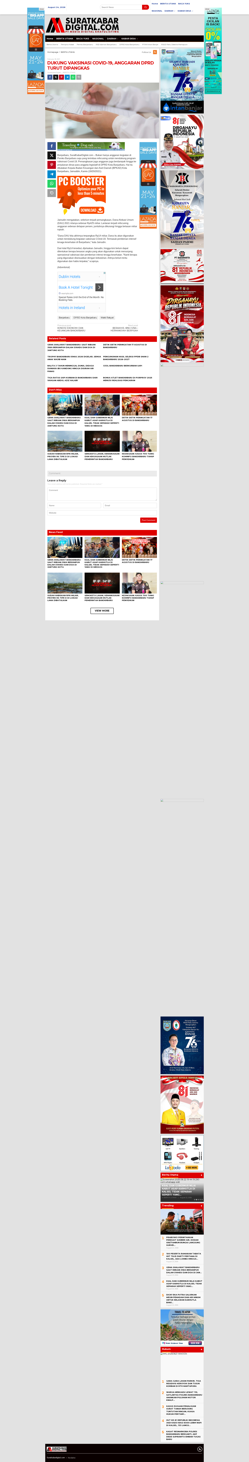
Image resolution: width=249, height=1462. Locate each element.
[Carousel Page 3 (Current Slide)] (198, 1199)
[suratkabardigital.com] (82, 24)
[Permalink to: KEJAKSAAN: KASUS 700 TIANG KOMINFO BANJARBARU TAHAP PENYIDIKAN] (139, 441)
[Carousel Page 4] (200, 1199)
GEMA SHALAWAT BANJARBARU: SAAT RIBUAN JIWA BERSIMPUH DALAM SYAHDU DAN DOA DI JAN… (184, 1270)
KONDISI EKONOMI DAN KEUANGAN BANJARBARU (71, 328)
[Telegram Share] (67, 77)
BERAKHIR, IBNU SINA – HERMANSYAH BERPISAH (124, 328)
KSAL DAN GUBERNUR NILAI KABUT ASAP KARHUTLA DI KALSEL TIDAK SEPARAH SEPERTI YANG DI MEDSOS (102, 563)
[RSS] (155, 52)
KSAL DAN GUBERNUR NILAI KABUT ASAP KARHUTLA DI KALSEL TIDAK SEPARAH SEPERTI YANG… (184, 1283)
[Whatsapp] (73, 77)
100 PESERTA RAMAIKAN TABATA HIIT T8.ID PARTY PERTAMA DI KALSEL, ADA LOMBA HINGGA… (183, 1256)
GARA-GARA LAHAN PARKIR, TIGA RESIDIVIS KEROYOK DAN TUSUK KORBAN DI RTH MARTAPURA (183, 1383)
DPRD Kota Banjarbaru (85, 317)
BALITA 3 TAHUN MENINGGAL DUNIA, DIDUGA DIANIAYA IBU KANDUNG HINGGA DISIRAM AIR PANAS (70, 368)
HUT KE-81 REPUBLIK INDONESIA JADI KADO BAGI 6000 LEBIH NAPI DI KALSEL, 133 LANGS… (184, 1422)
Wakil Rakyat (107, 317)
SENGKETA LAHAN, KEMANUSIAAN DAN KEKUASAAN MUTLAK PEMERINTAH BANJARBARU (102, 456)
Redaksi (71, 1458)
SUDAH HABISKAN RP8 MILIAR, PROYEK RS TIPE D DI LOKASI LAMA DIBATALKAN (63, 456)
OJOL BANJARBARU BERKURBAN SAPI (122, 365)
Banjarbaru (64, 317)
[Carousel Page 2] (196, 1199)
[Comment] (78, 77)
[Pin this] (61, 77)
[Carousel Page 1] (194, 1199)
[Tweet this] (55, 77)
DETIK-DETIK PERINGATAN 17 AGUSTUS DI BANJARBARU (137, 561)
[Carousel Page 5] (202, 1199)
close (42, 9)
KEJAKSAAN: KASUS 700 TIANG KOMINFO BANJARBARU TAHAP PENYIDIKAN (138, 456)
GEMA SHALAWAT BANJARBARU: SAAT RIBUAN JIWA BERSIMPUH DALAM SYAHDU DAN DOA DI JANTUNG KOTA (71, 347)
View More (102, 610)
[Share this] (49, 77)
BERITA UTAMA (69, 72)
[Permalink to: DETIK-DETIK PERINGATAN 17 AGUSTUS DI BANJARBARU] (139, 405)
